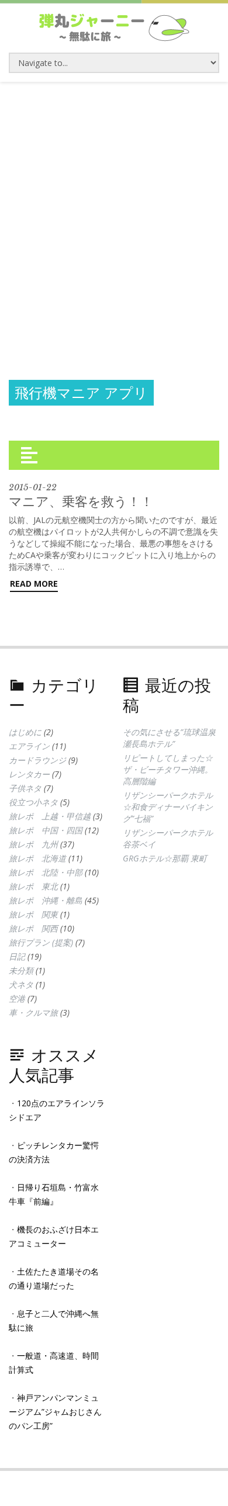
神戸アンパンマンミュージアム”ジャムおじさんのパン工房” (55, 1411)
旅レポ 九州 (33, 844)
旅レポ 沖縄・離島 (45, 900)
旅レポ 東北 (33, 886)
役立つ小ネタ (33, 802)
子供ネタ (25, 788)
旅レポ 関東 (33, 914)
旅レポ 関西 (33, 928)
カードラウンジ (37, 760)
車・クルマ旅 (33, 1012)
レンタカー (29, 774)
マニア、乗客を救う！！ (81, 501)
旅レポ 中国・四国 (45, 830)
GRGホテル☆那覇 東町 (165, 858)
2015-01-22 (33, 487)
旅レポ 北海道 (37, 858)
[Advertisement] (114, 202)
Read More (34, 583)
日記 (17, 956)
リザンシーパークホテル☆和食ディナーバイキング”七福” (168, 807)
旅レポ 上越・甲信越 (50, 816)
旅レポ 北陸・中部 (45, 872)
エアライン (29, 746)
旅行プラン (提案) (41, 942)
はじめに (25, 732)
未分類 (21, 970)
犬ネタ (21, 984)
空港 (17, 998)
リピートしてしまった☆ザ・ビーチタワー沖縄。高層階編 (168, 769)
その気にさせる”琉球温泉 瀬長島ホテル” (169, 737)
